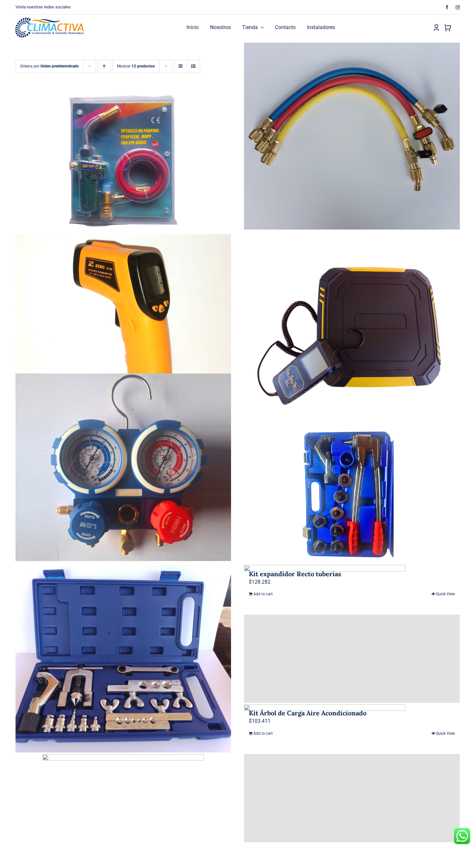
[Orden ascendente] (104, 66)
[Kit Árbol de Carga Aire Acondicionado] (352, 659)
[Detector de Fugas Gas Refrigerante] (352, 798)
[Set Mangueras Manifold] (352, 136)
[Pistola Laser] (123, 328)
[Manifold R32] (123, 467)
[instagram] (458, 7)
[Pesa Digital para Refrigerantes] (352, 328)
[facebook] (447, 7)
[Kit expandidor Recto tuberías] (352, 493)
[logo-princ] (49, 20)
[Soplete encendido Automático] (123, 162)
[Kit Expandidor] (123, 659)
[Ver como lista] (193, 66)
